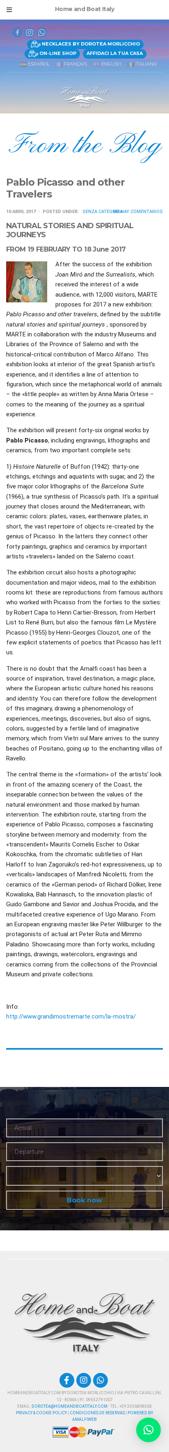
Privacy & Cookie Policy (41, 1413)
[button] (148, 1430)
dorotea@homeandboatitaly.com (69, 1406)
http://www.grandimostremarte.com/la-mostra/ (71, 1016)
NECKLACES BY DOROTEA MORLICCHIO (90, 44)
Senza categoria (102, 211)
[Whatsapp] (42, 32)
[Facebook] (66, 1380)
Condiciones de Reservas (97, 1413)
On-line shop (57, 53)
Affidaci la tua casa (115, 53)
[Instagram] (83, 1380)
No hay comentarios (138, 211)
